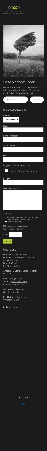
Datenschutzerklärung (14, 221)
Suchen (37, 99)
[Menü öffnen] (42, 9)
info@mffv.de (16, 278)
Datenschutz (11, 307)
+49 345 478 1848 (19, 281)
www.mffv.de (17, 284)
